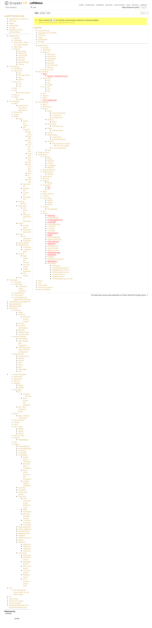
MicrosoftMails (28, 512)
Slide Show (51, 56)
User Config (47, 198)
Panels (45, 109)
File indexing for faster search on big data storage (21, 592)
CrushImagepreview (55, 220)
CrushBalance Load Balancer (19, 302)
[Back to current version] (48, 22)
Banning (46, 178)
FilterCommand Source (60, 272)
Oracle (49, 204)
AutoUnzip (51, 215)
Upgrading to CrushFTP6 (47, 33)
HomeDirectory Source (60, 268)
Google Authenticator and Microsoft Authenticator (18, 606)
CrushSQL (51, 228)
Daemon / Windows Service (57, 76)
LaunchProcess (53, 248)
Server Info (47, 78)
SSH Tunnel (25, 274)
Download (89, 5)
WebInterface (43, 45)
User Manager (43, 102)
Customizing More (59, 139)
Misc (49, 150)
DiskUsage (56, 266)
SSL (48, 189)
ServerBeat (51, 165)
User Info (46, 87)
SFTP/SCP (50, 161)
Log (48, 83)
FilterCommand (53, 242)
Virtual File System (59, 113)
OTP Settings (23, 339)
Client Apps (13, 280)
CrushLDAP (51, 222)
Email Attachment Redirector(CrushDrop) (22, 298)
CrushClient (18, 284)
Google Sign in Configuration (28, 459)
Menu (45, 74)
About (45, 98)
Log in (143, 7)
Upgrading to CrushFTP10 (18, 19)
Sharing (50, 67)
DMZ (15, 88)
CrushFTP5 (37, 28)
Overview (100, 5)
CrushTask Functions (27, 521)
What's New (19, 16)
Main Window (43, 72)
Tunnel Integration (59, 148)
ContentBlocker (53, 218)
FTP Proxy (41, 35)
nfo (48, 13)
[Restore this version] (66, 22)
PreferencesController (55, 259)
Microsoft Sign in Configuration (28, 466)
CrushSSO (22, 490)
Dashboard (18, 68)
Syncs (16, 424)
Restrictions (51, 124)
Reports (46, 96)
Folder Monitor (48, 194)
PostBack (50, 257)
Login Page (47, 50)
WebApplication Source (60, 270)
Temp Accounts (43, 152)
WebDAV (50, 167)
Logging (46, 181)
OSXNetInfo (51, 255)
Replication (18, 379)
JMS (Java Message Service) (26, 516)
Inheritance (47, 107)
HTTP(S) (50, 163)
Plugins (45, 213)
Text (19, 363)
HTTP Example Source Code (62, 279)
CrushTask (51, 231)
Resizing (50, 63)
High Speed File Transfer (61, 144)
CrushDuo (22, 451)
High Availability (15, 304)
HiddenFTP (51, 244)
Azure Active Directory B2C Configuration (28, 474)
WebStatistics (52, 261)
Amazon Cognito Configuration (28, 483)
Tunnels (50, 141)
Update (21, 99)
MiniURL (50, 174)
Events (49, 133)
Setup (49, 111)
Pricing (135, 5)
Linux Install (42, 285)
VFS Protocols (26, 128)
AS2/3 (54, 122)
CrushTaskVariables (30, 525)
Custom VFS (56, 115)
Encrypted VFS (57, 117)
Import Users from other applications (23, 108)
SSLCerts (26, 394)
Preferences (42, 154)
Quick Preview (52, 65)
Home (81, 5)
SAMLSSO (21, 542)
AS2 (24, 204)
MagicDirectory (53, 250)
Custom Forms (23, 356)
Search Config (19, 435)
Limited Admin (57, 130)
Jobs (44, 93)
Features (109, 5)
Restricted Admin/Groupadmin (30, 231)
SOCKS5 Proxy (23, 334)
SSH (48, 187)
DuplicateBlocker (53, 237)
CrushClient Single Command (22, 288)
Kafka (25, 509)
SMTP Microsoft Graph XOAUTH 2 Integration (24, 349)
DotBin (49, 235)
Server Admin (14, 66)
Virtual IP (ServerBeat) (22, 327)
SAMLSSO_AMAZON (30, 549)
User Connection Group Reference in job (27, 502)
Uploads (46, 48)
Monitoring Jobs (24, 93)
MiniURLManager (53, 252)
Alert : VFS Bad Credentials (23, 417)
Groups (16, 114)
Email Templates (20, 374)
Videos (40, 37)
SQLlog (21, 387)
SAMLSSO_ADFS (29, 544)
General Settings (49, 170)
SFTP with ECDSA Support (26, 319)
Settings (50, 120)
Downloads (42, 39)
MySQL (50, 202)
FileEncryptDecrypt (54, 239)
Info (48, 80)
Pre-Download (26, 237)
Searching (51, 54)
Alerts (45, 191)
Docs (128, 5)
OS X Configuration (50, 100)
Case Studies (119, 5)
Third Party (51, 263)
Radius (20, 540)
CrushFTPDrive (19, 293)
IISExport (31, 396)
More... (143, 13)
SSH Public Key (57, 126)
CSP (19, 371)
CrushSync (18, 282)
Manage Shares (24, 75)
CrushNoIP (51, 226)
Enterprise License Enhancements (16, 31)
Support (143, 5)
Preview (46, 207)
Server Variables (44, 289)
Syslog (49, 183)
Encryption (47, 185)
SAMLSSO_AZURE (29, 546)
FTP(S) (49, 159)
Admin (49, 128)
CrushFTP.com (43, 31)
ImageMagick (52, 209)
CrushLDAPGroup (53, 224)
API (10, 597)
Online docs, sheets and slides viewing (21, 43)
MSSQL (50, 200)
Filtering (50, 61)
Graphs (50, 85)
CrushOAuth (23, 455)
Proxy (20, 365)
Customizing (56, 137)
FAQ (39, 283)
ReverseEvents (23, 243)
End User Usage (63, 146)
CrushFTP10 (8, 16)
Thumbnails (51, 59)
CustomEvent (28, 241)
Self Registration (15, 306)
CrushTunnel (18, 295)
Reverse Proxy (48, 69)
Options (21, 360)
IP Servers (46, 157)
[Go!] (31, 7)
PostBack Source (58, 276)
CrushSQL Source (58, 274)
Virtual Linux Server (45, 287)
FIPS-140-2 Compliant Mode (22, 409)
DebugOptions (52, 233)
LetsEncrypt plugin (22, 493)
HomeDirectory (53, 246)
